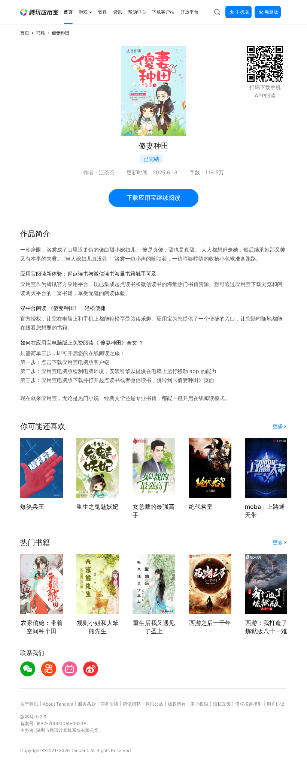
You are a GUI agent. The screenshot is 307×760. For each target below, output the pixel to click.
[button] (39, 12)
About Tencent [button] (58, 704)
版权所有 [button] (177, 704)
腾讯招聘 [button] (132, 704)
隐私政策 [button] (222, 704)
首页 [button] (24, 33)
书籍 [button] (40, 33)
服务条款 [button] (87, 704)
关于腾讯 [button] (29, 704)
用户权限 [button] (199, 704)
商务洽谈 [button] (109, 704)
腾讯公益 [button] (154, 704)
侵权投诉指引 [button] (248, 704)
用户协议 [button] (276, 704)
